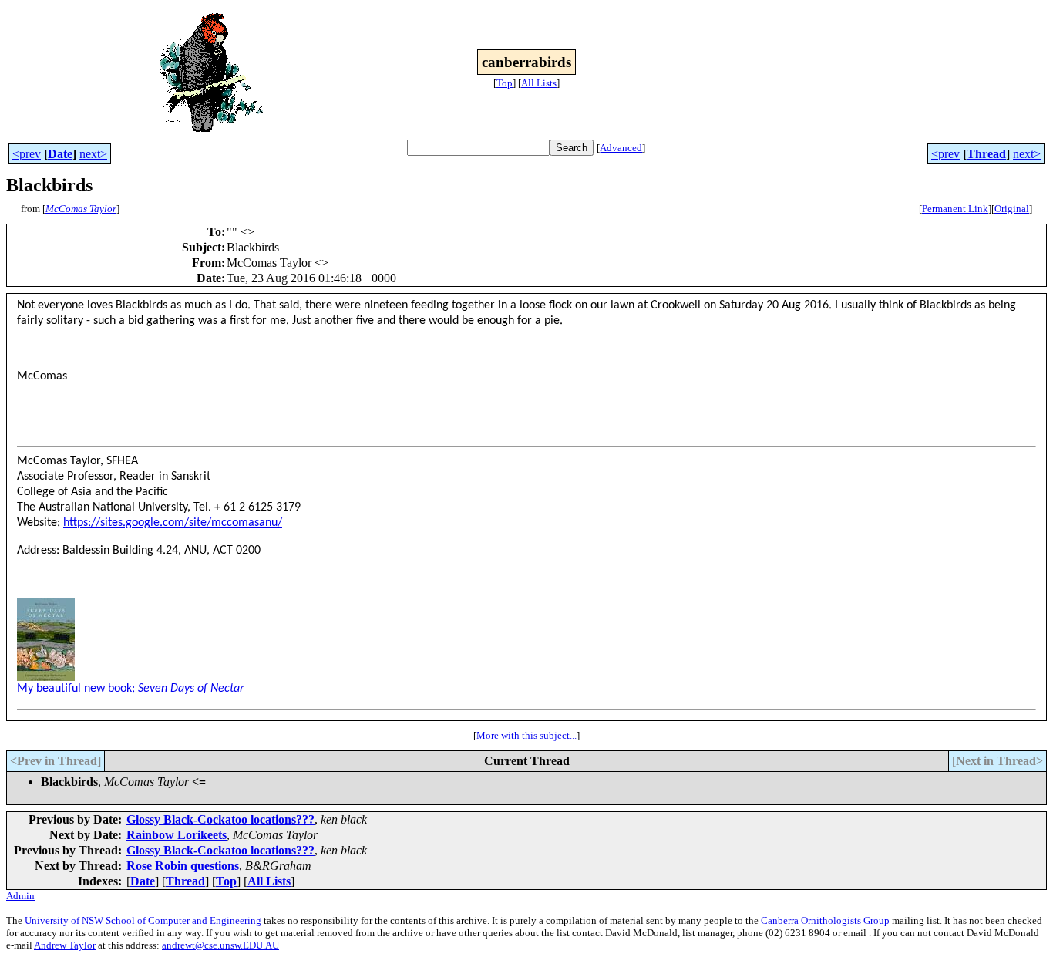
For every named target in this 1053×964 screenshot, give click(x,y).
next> (93, 153)
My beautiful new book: (130, 689)
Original (1011, 208)
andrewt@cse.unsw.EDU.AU (220, 945)
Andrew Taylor (65, 945)
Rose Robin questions (182, 865)
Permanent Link (955, 208)
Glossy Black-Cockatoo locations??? (220, 819)
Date (60, 153)
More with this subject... (526, 735)
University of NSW (64, 920)
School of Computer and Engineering (183, 920)
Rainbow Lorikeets (176, 834)
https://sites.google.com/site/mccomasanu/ (172, 523)
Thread (986, 153)
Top (504, 83)
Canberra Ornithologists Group (825, 920)
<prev (26, 153)
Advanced (621, 147)
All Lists (539, 83)
